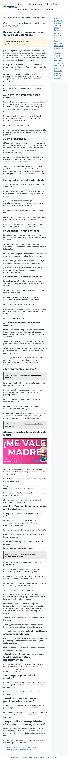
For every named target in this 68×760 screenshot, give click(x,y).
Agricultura (36, 9)
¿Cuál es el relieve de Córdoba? (58, 35)
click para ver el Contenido (15, 44)
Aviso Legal (38, 757)
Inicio (20, 4)
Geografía (23, 9)
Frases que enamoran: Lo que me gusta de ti (22, 748)
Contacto (49, 9)
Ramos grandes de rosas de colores (19, 750)
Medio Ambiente (34, 4)
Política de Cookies (50, 757)
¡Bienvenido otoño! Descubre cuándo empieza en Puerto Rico (59, 59)
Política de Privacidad (24, 757)
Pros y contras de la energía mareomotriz (59, 46)
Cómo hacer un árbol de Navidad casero (58, 73)
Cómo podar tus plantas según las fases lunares (58, 24)
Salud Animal (51, 4)
